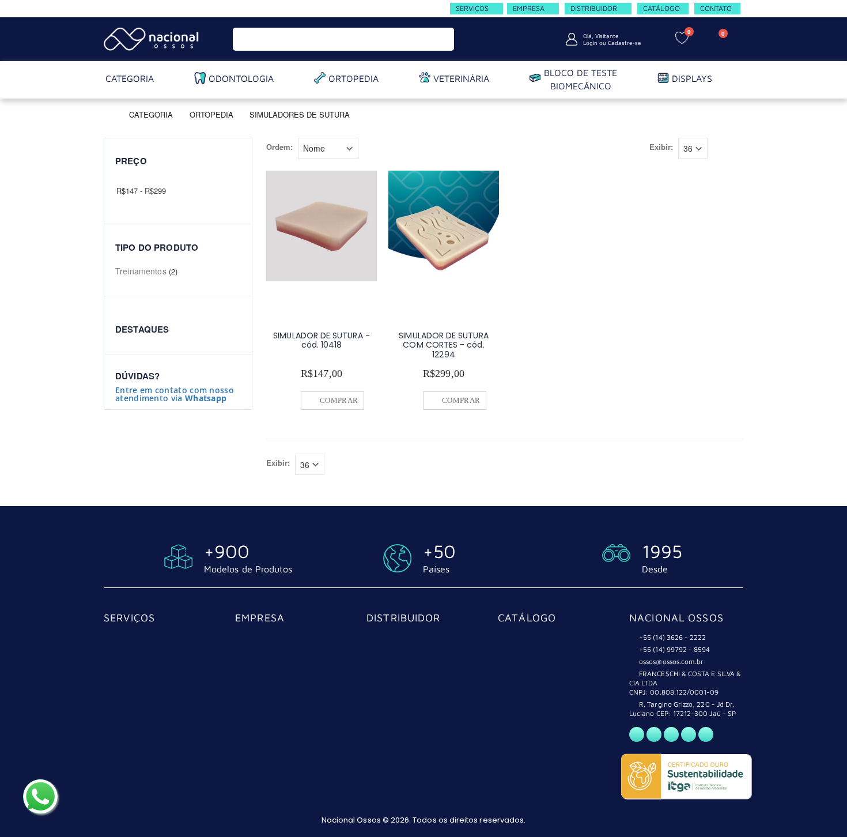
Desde (655, 569)
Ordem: (279, 147)
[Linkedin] (705, 734)
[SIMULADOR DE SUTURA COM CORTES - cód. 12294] (443, 226)
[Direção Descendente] (366, 147)
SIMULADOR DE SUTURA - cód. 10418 (321, 340)
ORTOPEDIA (211, 113)
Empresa (260, 618)
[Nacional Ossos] (153, 39)
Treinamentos (141, 271)
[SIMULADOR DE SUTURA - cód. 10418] (321, 226)
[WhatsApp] (636, 734)
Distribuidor (403, 618)
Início (108, 113)
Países (436, 569)
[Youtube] (688, 734)
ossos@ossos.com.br (671, 661)
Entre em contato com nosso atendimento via (174, 394)
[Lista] (736, 150)
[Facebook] (653, 734)
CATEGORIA (151, 113)
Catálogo (527, 618)
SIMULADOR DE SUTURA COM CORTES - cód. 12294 (443, 345)
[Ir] (443, 39)
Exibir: (661, 147)
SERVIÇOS (129, 618)
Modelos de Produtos (248, 569)
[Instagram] (671, 734)
